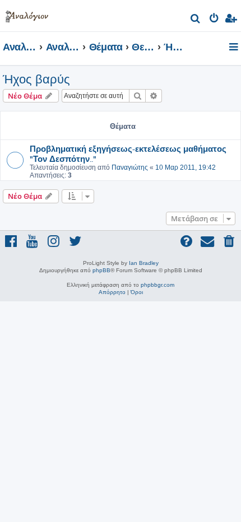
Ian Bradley (144, 263)
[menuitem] (195, 19)
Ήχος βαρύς (36, 79)
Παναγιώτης (130, 167)
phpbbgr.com (157, 285)
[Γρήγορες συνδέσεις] (234, 47)
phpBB (101, 270)
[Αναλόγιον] (27, 14)
